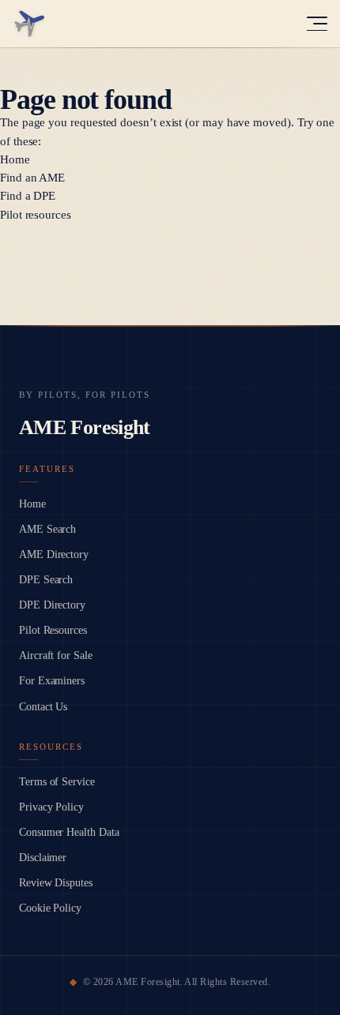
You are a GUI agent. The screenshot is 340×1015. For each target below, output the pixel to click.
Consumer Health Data (69, 832)
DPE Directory (52, 605)
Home (15, 159)
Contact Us (43, 707)
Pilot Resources (53, 630)
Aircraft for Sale (56, 655)
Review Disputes (56, 883)
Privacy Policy (51, 807)
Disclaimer (42, 857)
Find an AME (32, 177)
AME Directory (54, 554)
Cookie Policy (50, 908)
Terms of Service (57, 782)
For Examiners (52, 681)
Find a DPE (27, 195)
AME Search (47, 529)
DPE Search (46, 580)
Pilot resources (35, 214)
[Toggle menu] (317, 24)
